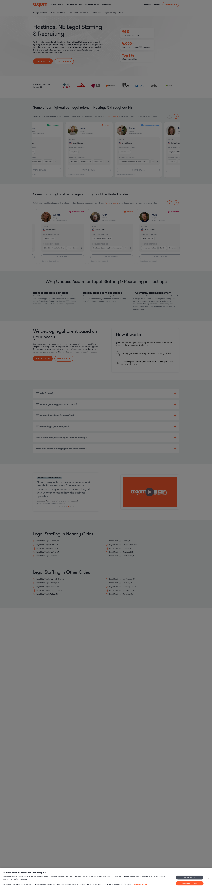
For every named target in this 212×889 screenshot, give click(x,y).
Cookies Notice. (141, 884)
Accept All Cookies (189, 883)
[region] (106, 878)
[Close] (208, 878)
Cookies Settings (189, 877)
